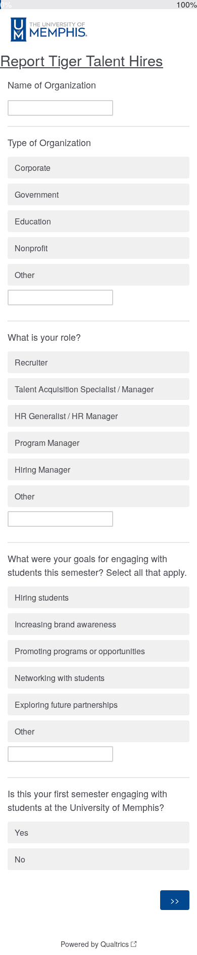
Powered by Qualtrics (95, 944)
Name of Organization (52, 84)
